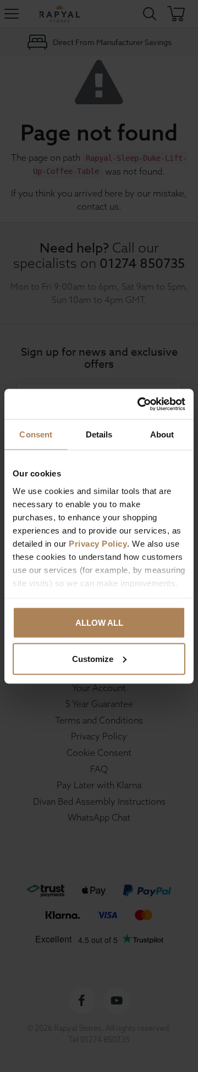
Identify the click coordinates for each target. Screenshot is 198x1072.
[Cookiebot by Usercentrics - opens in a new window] (139, 404)
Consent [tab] (35, 434)
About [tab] (162, 434)
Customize (92, 658)
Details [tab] (99, 434)
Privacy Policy (98, 543)
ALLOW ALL (99, 622)
